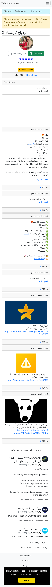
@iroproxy (22, 532)
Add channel (25, 555)
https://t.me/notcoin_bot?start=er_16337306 (28, 380)
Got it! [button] (27, 580)
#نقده (26, 233)
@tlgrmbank (31, 75)
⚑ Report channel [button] (26, 70)
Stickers (25, 560)
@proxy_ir (22, 511)
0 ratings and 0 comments (26, 62)
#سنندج (31, 143)
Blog (25, 565)
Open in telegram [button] (18, 53)
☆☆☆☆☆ (26, 59)
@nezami (23, 464)
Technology (20, 11)
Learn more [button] (39, 574)
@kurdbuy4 (42, 202)
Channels (8, 11)
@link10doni (39, 258)
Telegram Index (10, 3)
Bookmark (37, 53)
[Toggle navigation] (47, 3)
